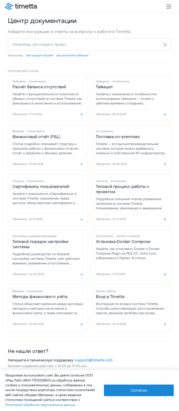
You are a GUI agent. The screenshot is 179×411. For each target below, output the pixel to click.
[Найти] (165, 44)
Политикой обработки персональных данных (40, 405)
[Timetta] (20, 6)
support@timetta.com (94, 360)
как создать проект (39, 55)
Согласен (139, 390)
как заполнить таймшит (72, 55)
